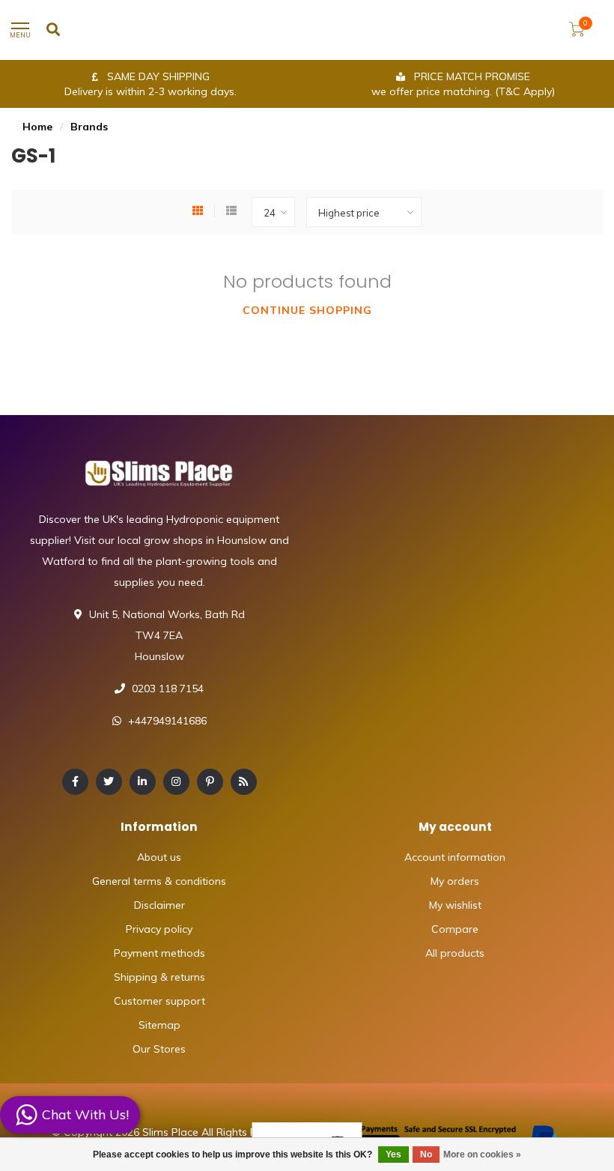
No (426, 1154)
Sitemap (159, 1025)
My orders (455, 881)
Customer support (159, 1001)
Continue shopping (307, 310)
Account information (454, 857)
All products (454, 953)
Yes (393, 1154)
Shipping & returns (159, 977)
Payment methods (159, 953)
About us (159, 857)
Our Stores (159, 1049)
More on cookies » (482, 1154)
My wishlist (455, 905)
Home (37, 126)
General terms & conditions (159, 881)
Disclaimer (159, 905)
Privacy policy (159, 929)
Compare (454, 929)
